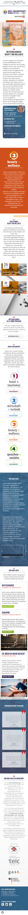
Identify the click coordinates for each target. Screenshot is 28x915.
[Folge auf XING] (10, 904)
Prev (2, 551)
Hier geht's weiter (7, 606)
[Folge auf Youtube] (6, 904)
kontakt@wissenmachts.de (14, 116)
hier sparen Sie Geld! (13, 336)
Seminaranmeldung (12, 133)
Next (26, 551)
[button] (18, 16)
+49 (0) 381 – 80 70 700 (8, 892)
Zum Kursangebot (13, 391)
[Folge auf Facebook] (2, 904)
